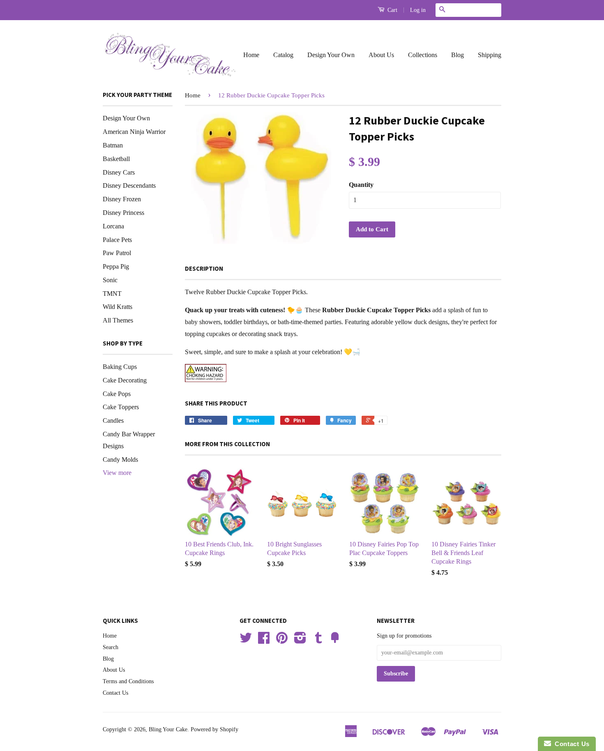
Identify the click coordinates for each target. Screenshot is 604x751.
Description (204, 268)
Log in (418, 10)
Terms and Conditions (128, 681)
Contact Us (115, 693)
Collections (422, 54)
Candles (113, 420)
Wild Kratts (117, 306)
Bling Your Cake (168, 729)
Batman (113, 145)
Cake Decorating (125, 380)
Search (110, 647)
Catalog (283, 54)
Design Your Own (331, 54)
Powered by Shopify (214, 729)
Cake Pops (117, 393)
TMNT (112, 293)
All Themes (118, 320)
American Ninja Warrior (134, 131)
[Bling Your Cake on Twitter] (246, 641)
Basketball (116, 158)
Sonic (110, 279)
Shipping (489, 54)
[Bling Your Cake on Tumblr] (318, 641)
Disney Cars (119, 172)
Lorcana (113, 226)
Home (251, 54)
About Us (381, 54)
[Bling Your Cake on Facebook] (264, 641)
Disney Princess (123, 212)
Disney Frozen (122, 199)
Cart (391, 10)
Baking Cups (120, 366)
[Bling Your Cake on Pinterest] (282, 641)
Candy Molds (120, 459)
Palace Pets (117, 239)
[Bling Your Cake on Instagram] (300, 641)
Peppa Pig (116, 266)
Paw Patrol (117, 252)
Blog (457, 54)
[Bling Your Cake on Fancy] (334, 641)
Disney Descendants (129, 185)
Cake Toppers (121, 406)
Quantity (361, 184)
